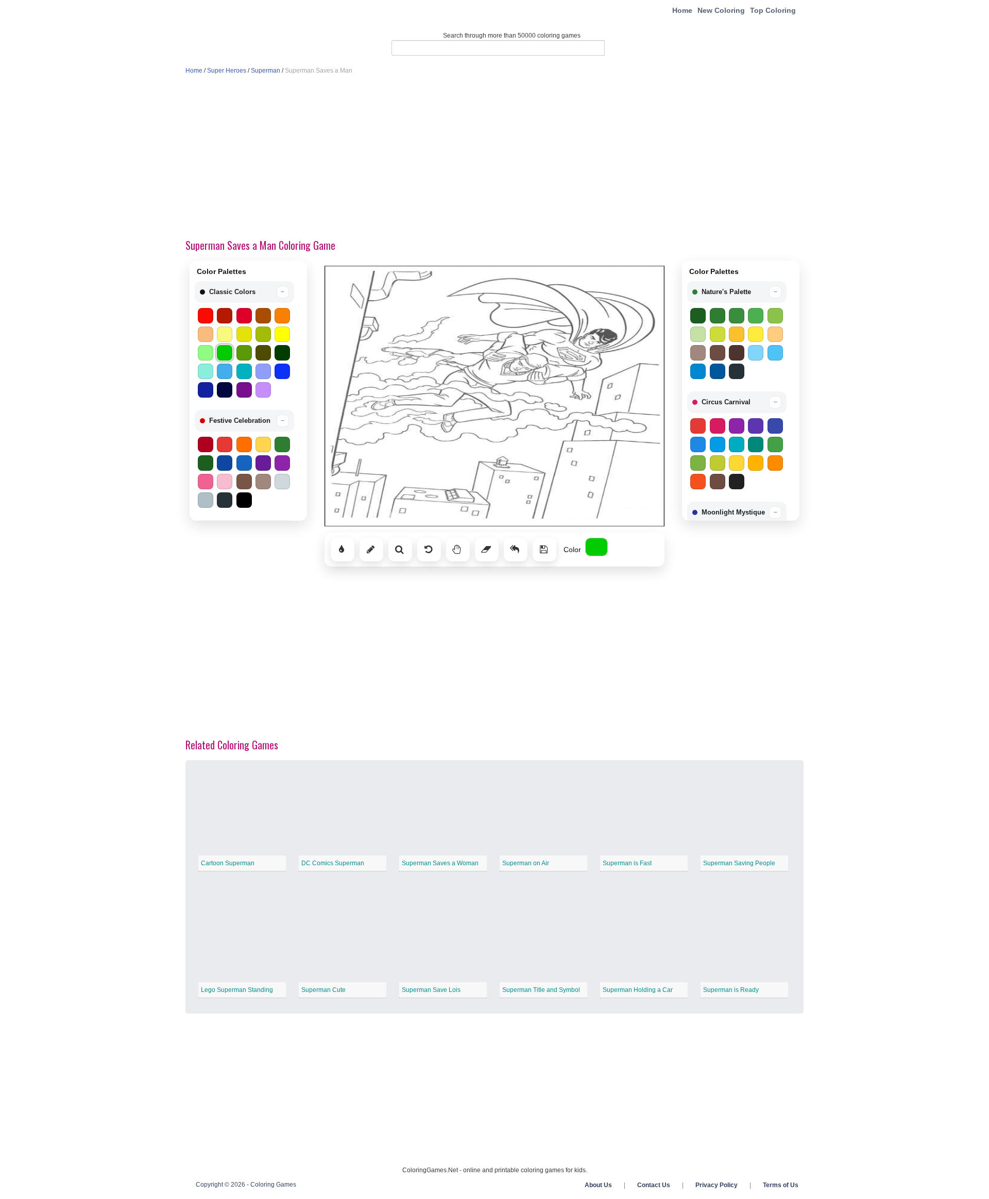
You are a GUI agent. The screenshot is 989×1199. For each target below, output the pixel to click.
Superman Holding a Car (638, 990)
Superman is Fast (627, 863)
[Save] (544, 549)
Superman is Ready (731, 990)
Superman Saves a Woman (440, 863)
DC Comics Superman (332, 863)
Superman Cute (323, 990)
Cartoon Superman (227, 863)
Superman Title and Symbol (541, 990)
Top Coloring (773, 10)
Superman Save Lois (431, 990)
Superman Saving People (739, 863)
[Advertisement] (494, 157)
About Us (598, 1185)
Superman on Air (525, 863)
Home (682, 10)
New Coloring (721, 10)
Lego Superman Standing (237, 990)
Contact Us (653, 1185)
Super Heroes (226, 70)
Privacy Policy (716, 1185)
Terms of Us (780, 1185)
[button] (244, 292)
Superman (265, 70)
